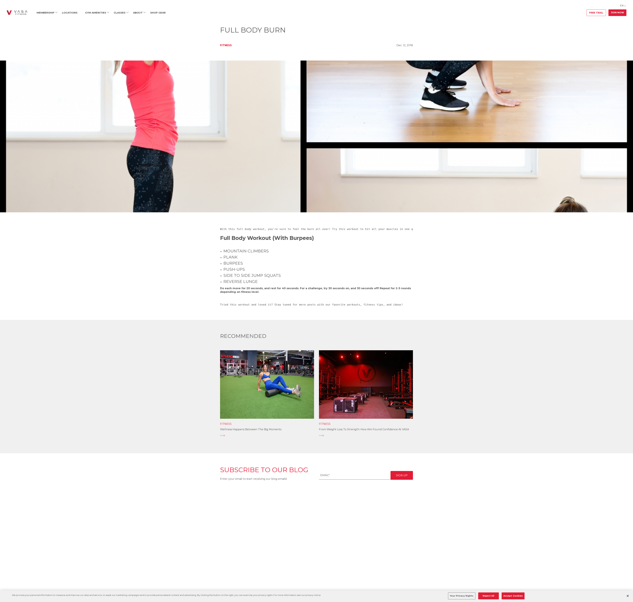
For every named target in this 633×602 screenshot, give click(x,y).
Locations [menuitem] (69, 12)
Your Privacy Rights (461, 595)
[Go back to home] (17, 12)
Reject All (488, 595)
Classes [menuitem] (119, 12)
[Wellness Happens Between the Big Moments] (267, 435)
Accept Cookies (513, 595)
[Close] (627, 596)
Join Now (617, 12)
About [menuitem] (138, 12)
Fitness (226, 45)
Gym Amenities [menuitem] (95, 12)
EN (622, 5)
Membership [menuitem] (45, 12)
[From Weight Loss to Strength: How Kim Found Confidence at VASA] (366, 435)
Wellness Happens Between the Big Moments (250, 429)
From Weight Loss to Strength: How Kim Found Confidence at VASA (364, 429)
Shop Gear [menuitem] (158, 12)
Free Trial (596, 12)
